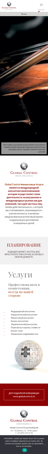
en (43, 10)
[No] (45, 444)
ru (39, 10)
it (40, 10)
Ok (25, 450)
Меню (24, 14)
